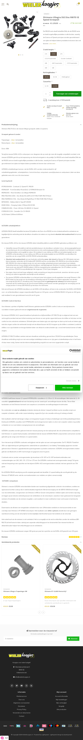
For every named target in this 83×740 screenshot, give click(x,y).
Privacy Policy (21, 709)
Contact (21, 716)
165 (46, 63)
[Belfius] (11, 725)
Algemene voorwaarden (21, 703)
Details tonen (71, 381)
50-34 (46, 77)
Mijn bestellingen (61, 699)
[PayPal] (70, 725)
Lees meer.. (53, 43)
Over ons (22, 699)
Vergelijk (61, 706)
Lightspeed (45, 734)
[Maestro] (50, 725)
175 (61, 54)
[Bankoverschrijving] (5, 725)
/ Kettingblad (65, 77)
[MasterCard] (57, 725)
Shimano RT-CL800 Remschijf (55, 591)
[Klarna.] (44, 725)
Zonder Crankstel (66, 58)
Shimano (46, 14)
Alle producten (61, 709)
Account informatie (61, 696)
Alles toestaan (67, 387)
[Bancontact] (63, 725)
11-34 (55, 86)
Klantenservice (22, 696)
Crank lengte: (49, 50)
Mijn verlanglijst (61, 703)
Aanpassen (40, 387)
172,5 (53, 54)
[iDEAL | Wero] (31, 725)
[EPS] (24, 725)
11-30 (46, 86)
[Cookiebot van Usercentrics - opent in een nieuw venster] (71, 350)
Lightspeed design (56, 734)
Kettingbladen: (49, 72)
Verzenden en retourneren (21, 713)
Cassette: (47, 82)
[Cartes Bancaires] (18, 725)
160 (46, 68)
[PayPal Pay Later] (76, 725)
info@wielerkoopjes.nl (22, 677)
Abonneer (74, 639)
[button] (18, 54)
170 (46, 54)
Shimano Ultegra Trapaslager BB (15, 591)
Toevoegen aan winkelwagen (67, 94)
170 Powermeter (72, 63)
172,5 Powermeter (50, 58)
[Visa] (41, 729)
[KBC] (37, 725)
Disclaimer (21, 706)
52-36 (55, 77)
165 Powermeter (57, 63)
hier (13, 140)
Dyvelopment (68, 734)
